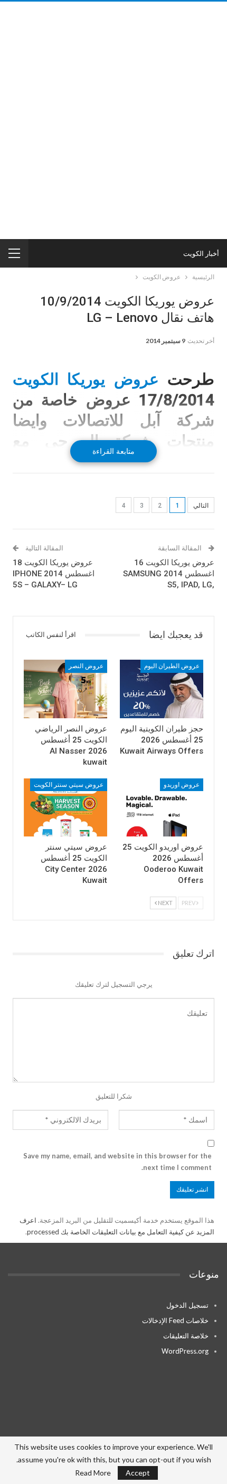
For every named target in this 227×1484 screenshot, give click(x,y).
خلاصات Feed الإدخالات (175, 1320)
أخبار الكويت (201, 253)
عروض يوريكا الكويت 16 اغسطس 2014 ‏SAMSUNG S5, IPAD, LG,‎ (168, 573)
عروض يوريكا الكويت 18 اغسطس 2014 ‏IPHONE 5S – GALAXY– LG (53, 573)
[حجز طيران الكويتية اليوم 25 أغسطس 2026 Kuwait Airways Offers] (161, 689)
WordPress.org (185, 1351)
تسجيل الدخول (187, 1305)
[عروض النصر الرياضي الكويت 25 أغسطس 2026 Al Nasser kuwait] (65, 689)
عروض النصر (86, 666)
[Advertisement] (113, 120)
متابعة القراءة (113, 450)
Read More (93, 1473)
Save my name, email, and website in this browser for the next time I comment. (117, 1162)
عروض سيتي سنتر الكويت (68, 784)
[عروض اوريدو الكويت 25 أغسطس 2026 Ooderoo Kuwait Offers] (161, 807)
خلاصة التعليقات (186, 1335)
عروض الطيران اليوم (172, 666)
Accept (138, 1472)
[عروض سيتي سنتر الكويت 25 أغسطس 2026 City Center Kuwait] (65, 807)
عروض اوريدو (182, 784)
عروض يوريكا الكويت (86, 379)
